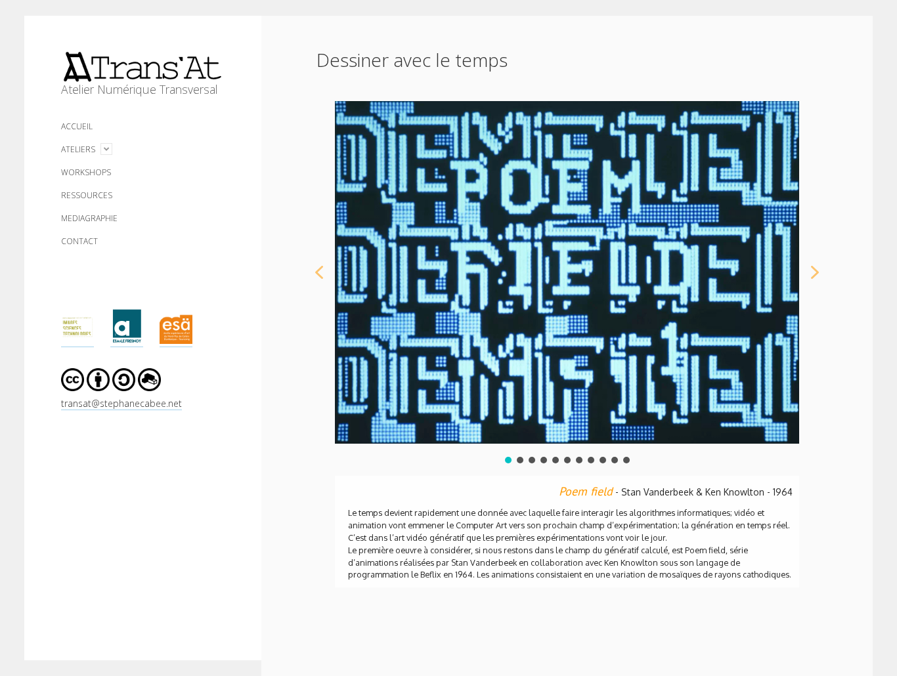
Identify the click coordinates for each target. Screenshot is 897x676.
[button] (319, 272)
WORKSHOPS (86, 172)
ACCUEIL (77, 126)
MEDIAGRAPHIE (89, 218)
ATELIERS (78, 149)
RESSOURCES (86, 195)
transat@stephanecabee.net (121, 403)
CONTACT (79, 241)
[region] (567, 331)
